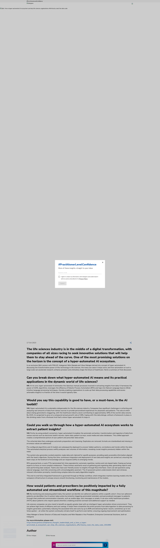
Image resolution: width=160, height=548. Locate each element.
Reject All (10, 537)
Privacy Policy (83, 279)
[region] (17, 532)
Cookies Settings (10, 541)
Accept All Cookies (10, 531)
